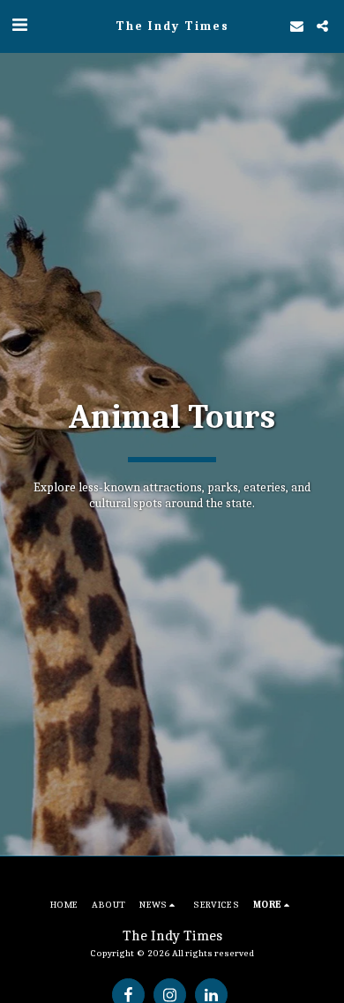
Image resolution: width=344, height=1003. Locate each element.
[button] (19, 25)
